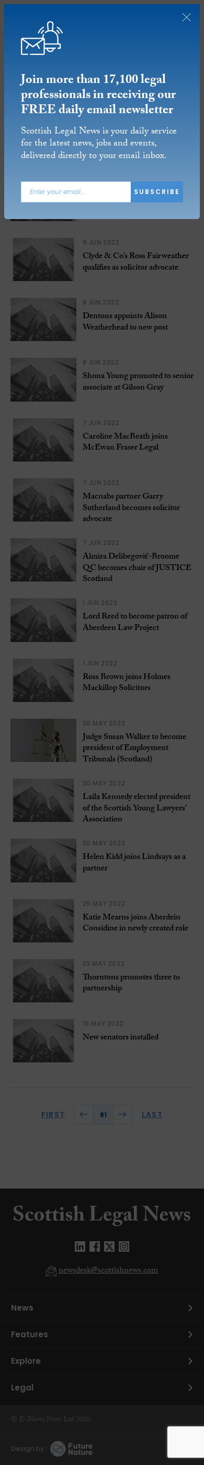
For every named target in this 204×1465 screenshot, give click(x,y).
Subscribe (157, 191)
